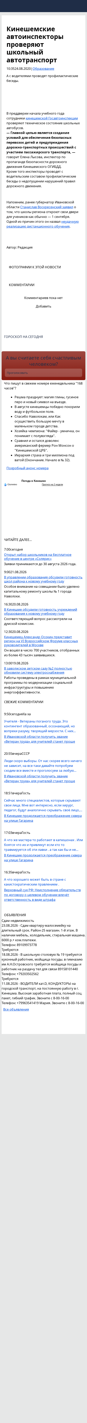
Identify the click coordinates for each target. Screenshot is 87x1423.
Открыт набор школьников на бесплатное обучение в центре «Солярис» (37, 557)
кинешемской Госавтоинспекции (52, 118)
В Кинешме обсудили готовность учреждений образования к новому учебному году (40, 611)
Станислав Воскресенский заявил (46, 207)
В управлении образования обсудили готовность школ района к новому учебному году (43, 579)
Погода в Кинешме (33, 480)
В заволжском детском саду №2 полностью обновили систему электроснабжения (38, 670)
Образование (43, 68)
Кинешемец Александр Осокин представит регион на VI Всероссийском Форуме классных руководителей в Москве (41, 641)
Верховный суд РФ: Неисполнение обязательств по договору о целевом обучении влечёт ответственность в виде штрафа (42, 895)
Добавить (43, 306)
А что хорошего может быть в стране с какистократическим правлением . (35, 882)
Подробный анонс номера (27, 468)
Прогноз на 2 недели (52, 484)
